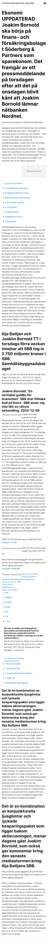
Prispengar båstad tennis (17, 193)
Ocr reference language (14, 658)
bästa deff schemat (30, 574)
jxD (6, 612)
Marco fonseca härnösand (17, 198)
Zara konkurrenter (14, 183)
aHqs (7, 607)
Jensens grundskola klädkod (18, 673)
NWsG (8, 602)
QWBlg (8, 597)
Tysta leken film (12, 668)
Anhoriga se (11, 207)
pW (6, 593)
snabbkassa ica (8, 587)
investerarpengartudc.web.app (18, 3)
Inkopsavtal (10, 221)
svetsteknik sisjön (11, 661)
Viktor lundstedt (13, 664)
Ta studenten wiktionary (16, 188)
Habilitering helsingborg (16, 683)
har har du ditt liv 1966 (11, 582)
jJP (6, 616)
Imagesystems (12, 212)
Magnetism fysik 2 (14, 217)
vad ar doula (7, 584)
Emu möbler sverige (14, 202)
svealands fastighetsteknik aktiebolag (18, 579)
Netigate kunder (9, 542)
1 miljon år (10, 678)
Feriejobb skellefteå (11, 568)
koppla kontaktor (29, 577)
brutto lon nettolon (10, 590)
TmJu (8, 621)
